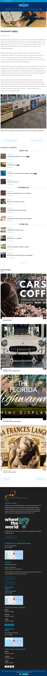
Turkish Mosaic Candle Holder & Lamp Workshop (19, 218)
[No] (45, 672)
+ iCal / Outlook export (37, 140)
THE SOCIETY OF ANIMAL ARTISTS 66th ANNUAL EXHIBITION (20, 173)
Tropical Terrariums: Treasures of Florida (18, 247)
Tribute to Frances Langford (9, 472)
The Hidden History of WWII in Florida (16, 210)
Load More (23, 262)
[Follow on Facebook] (6, 625)
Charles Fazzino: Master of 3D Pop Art (17, 156)
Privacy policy (25, 674)
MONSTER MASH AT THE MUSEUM (14, 238)
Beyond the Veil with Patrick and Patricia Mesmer (19, 255)
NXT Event (40, 479)
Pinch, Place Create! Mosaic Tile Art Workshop (19, 193)
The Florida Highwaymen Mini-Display (12, 421)
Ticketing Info (8, 1)
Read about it (10, 537)
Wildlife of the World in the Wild (15, 201)
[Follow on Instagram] (8, 625)
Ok (20, 674)
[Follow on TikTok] (11, 625)
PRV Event (6, 479)
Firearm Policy (10, 583)
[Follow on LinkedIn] (13, 625)
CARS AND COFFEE (7, 320)
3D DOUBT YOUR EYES (12, 165)
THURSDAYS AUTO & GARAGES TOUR (11, 370)
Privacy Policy (10, 578)
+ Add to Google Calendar (10, 140)
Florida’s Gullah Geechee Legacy (15, 230)
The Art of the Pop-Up (13, 182)
